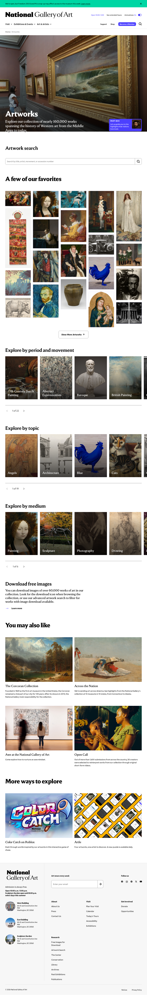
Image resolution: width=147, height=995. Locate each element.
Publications (56, 979)
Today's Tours (92, 916)
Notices (124, 990)
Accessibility (91, 921)
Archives (55, 969)
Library (54, 964)
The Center (56, 955)
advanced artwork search (49, 598)
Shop (113, 24)
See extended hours (114, 15)
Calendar (90, 911)
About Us (55, 906)
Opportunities (127, 911)
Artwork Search (58, 950)
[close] (141, 3)
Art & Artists (43, 24)
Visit (7, 24)
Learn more (85, 3)
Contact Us (56, 916)
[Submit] (138, 161)
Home (7, 32)
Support (103, 24)
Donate (124, 906)
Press (53, 911)
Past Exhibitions (58, 974)
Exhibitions (91, 926)
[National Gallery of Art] (21, 875)
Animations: (130, 15)
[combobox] (73, 161)
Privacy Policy (137, 990)
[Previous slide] (7, 411)
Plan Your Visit (92, 906)
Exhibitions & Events (23, 24)
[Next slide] (24, 411)
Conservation (57, 959)
